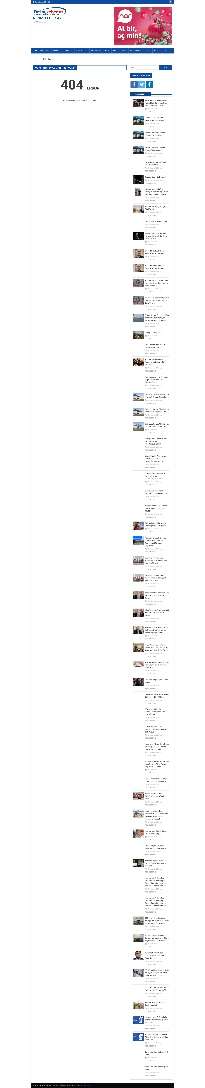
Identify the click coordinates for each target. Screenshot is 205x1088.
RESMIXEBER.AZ (47, 18)
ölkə (124, 51)
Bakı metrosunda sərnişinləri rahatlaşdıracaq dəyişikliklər (155, 524)
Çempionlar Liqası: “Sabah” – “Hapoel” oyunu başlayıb (156, 134)
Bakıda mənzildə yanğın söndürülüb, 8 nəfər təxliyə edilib (155, 796)
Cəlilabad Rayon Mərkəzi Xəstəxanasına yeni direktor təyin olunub (155, 955)
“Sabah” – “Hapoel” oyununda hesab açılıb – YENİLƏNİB (156, 119)
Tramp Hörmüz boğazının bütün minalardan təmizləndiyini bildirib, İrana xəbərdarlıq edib (157, 317)
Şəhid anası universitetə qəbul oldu (156, 1053)
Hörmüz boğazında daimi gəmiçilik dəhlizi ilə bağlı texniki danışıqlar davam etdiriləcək (156, 191)
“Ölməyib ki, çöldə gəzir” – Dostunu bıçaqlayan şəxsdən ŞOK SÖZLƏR (156, 711)
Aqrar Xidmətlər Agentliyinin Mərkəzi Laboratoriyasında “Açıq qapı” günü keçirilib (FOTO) (157, 647)
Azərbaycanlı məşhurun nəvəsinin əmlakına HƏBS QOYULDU (154, 362)
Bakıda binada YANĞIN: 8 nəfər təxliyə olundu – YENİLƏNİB (156, 780)
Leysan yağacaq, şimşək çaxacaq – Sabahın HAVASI (155, 847)
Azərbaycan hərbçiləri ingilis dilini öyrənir (155, 208)
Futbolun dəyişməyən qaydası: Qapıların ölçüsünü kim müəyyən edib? (156, 379)
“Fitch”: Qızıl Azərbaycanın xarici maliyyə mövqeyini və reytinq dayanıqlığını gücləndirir (157, 972)
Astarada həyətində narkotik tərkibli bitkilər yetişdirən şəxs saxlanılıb (156, 863)
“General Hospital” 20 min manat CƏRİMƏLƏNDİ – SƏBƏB (157, 696)
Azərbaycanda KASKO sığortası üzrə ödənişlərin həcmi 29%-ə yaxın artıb (157, 664)
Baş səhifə (44, 51)
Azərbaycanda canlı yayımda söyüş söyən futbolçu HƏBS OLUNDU (156, 508)
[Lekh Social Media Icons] (134, 84)
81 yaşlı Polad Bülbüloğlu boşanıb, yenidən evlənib (154, 252)
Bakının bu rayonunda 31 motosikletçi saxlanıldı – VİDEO (156, 492)
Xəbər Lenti (140, 94)
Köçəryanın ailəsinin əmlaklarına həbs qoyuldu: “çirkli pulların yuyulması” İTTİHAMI (157, 746)
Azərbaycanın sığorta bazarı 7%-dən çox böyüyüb (156, 832)
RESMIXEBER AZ (150, 112)
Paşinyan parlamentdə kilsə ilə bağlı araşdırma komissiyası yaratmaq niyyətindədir (156, 630)
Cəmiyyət (68, 51)
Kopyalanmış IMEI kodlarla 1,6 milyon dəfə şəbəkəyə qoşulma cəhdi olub (156, 1019)
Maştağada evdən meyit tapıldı (156, 221)
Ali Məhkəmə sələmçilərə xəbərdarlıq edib (154, 1003)
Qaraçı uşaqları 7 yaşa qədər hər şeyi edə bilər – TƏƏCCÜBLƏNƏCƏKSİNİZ (156, 441)
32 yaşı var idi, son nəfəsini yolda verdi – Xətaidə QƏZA (155, 989)
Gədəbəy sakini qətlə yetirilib (155, 177)
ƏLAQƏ (148, 51)
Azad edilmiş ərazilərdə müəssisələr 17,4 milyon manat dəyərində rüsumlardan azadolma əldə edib (156, 815)
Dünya (116, 51)
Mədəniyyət (135, 51)
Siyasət (56, 51)
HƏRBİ (107, 51)
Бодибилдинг (85, 1085)
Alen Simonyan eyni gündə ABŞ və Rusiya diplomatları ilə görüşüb (157, 595)
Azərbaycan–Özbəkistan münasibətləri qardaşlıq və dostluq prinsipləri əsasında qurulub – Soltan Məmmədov (156, 882)
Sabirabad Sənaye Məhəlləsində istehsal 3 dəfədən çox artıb (157, 395)
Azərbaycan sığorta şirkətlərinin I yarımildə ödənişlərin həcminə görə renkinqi (157, 283)
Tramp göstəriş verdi (153, 333)
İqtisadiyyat (82, 51)
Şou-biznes (96, 51)
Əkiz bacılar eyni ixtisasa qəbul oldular (156, 681)
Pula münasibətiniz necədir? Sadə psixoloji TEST (155, 346)
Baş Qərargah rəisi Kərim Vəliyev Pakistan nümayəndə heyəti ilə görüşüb (156, 560)
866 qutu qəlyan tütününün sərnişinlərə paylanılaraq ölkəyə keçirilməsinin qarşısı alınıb (157, 920)
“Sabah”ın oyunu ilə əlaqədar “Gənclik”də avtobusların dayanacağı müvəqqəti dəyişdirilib (156, 542)
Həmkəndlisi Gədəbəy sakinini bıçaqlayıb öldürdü (156, 163)
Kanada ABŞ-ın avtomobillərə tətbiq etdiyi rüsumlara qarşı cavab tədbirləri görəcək (156, 103)
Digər (156, 51)
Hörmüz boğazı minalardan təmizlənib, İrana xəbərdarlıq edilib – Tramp (156, 236)
